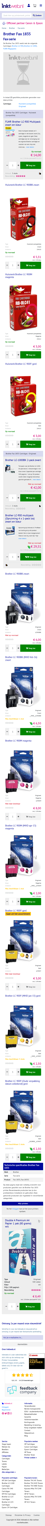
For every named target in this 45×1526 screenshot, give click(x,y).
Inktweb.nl (8, 1403)
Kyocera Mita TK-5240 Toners (32, 1489)
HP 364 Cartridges (9, 1480)
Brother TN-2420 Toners (33, 1483)
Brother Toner (29, 1455)
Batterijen (5, 1469)
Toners (4, 1461)
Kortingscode (29, 1422)
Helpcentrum (29, 1433)
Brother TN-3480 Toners (33, 1486)
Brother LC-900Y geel (16, 910)
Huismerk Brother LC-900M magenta (18, 276)
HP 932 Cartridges (9, 1494)
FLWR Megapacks (9, 49)
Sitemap (9, 1515)
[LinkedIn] (8, 1413)
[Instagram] (11, 1413)
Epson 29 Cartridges (10, 1507)
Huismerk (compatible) (27, 104)
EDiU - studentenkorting (33, 1411)
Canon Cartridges (31, 1447)
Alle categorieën (8, 1472)
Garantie (27, 1417)
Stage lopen (6, 1444)
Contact (27, 1430)
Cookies (37, 1515)
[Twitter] (6, 1413)
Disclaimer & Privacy (22, 1515)
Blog (26, 1436)
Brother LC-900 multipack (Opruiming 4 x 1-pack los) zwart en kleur (20, 518)
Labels (4, 1464)
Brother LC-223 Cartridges (7, 1503)
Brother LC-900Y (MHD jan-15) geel (23, 995)
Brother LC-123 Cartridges (7, 1498)
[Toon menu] (41, 5)
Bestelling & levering (32, 1425)
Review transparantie (32, 1409)
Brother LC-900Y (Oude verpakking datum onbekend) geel (22, 1082)
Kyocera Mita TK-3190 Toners (32, 1498)
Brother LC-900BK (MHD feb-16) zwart (21, 658)
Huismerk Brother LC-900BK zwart (22, 184)
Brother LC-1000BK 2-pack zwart (23, 460)
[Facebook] (3, 1413)
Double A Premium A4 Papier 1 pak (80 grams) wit (18, 1223)
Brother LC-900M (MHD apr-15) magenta (20, 827)
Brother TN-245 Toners (33, 1480)
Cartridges (6, 1458)
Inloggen (5, 1407)
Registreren (6, 1410)
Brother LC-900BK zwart (17, 573)
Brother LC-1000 (30, 46)
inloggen (15, 1209)
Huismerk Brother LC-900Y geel (21, 363)
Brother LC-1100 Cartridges (8, 1484)
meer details (30, 147)
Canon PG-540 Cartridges (7, 1489)
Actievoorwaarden (31, 1419)
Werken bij (6, 1447)
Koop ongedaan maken (33, 1427)
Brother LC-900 (18, 46)
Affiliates (5, 1452)
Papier (4, 1467)
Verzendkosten (30, 1406)
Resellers (5, 1449)
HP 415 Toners (29, 1502)
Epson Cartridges (31, 1449)
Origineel (22, 106)
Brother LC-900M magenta (18, 740)
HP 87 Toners (29, 1494)
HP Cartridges (29, 1444)
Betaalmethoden (30, 1414)
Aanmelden (22, 1344)
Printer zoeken (30, 1457)
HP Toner (27, 1452)
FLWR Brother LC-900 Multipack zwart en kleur (22, 123)
